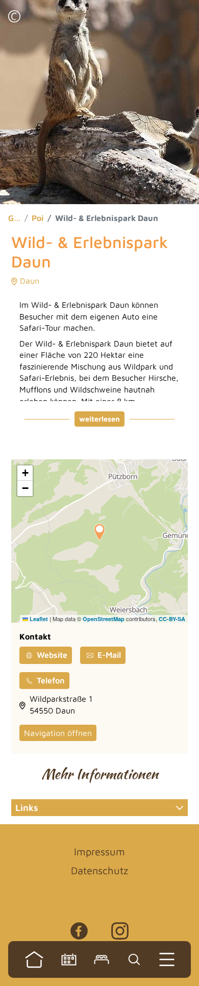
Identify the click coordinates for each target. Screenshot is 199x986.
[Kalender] (69, 959)
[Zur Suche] (134, 959)
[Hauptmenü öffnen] (167, 959)
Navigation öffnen (58, 732)
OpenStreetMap (104, 619)
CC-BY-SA (172, 619)
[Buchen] (101, 959)
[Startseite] (34, 959)
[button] (14, 17)
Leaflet (38, 619)
